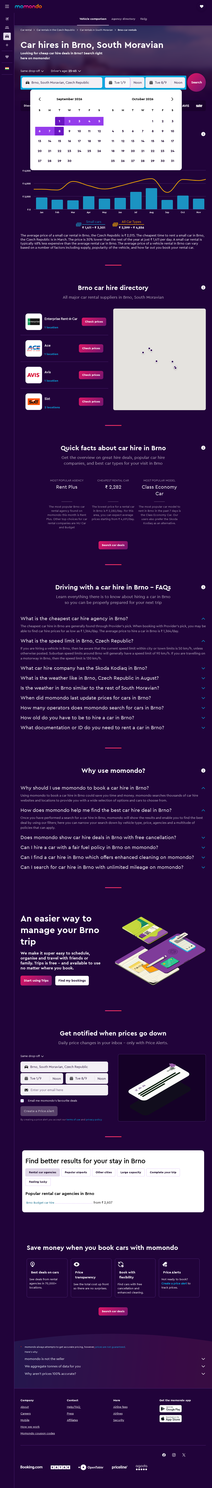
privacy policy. (94, 1119)
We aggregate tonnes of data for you (53, 1366)
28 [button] (49, 161)
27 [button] (39, 161)
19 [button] (99, 141)
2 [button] (69, 121)
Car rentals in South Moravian (96, 30)
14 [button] (49, 141)
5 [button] (99, 121)
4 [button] (89, 121)
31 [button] (172, 161)
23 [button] (69, 151)
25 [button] (89, 151)
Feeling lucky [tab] (38, 1181)
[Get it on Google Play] (170, 1408)
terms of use (73, 1119)
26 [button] (99, 151)
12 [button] (99, 131)
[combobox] (32, 71)
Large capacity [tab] (130, 1172)
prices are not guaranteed (110, 1347)
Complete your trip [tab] (163, 1172)
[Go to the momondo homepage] (28, 6)
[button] (7, 6)
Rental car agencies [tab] (42, 1172)
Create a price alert (174, 1283)
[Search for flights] (7, 19)
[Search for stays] (7, 28)
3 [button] (79, 121)
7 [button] (49, 131)
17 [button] (79, 141)
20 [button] (40, 151)
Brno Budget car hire (40, 1202)
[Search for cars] (7, 36)
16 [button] (69, 141)
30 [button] (69, 161)
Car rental (26, 30)
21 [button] (49, 151)
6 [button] (40, 131)
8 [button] (59, 131)
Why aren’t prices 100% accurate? (50, 1373)
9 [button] (69, 131)
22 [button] (59, 151)
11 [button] (89, 131)
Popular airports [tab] (76, 1172)
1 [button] (59, 121)
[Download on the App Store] (170, 1418)
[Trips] (7, 57)
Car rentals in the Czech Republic (56, 30)
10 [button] (79, 131)
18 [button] (89, 141)
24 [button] (79, 151)
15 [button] (59, 141)
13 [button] (39, 141)
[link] (94, 322)
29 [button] (59, 161)
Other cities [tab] (104, 1172)
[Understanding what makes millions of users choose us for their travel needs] (203, 771)
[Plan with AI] (7, 45)
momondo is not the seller (44, 1359)
